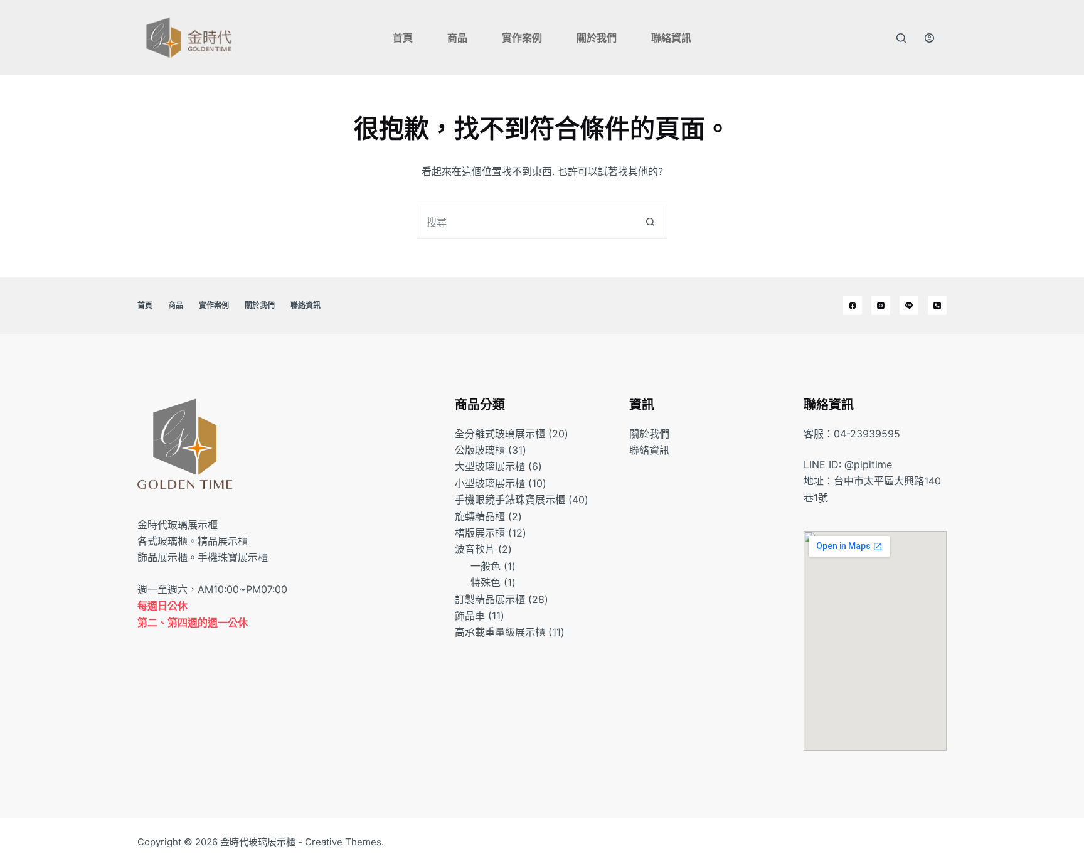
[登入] (929, 38)
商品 (457, 37)
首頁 (403, 37)
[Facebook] (852, 305)
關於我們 (597, 37)
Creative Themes (343, 842)
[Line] (909, 305)
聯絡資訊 (671, 37)
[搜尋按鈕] (650, 221)
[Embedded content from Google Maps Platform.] (875, 641)
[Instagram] (880, 305)
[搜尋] (901, 38)
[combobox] (525, 222)
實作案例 (522, 37)
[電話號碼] (937, 305)
